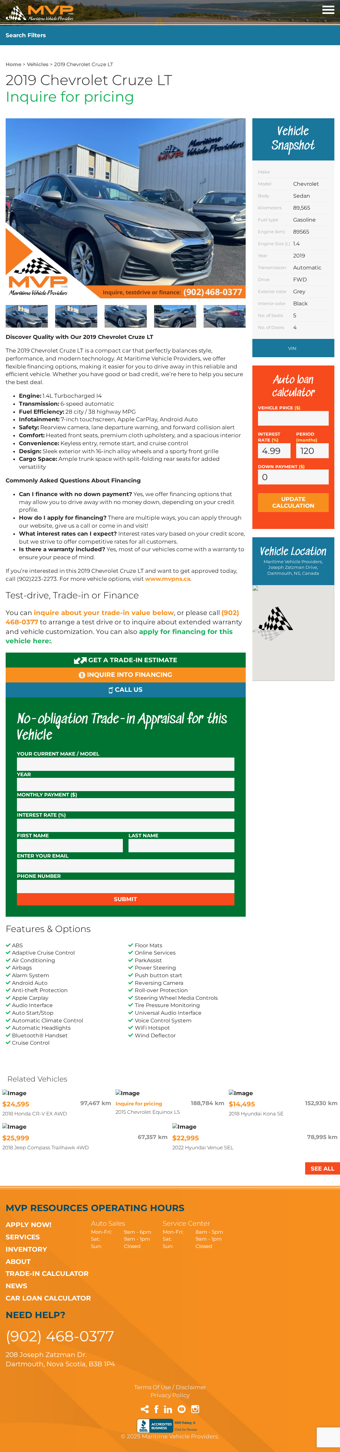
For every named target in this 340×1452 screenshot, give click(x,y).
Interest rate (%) (41, 815)
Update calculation (293, 502)
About (18, 1261)
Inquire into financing (128, 674)
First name (33, 835)
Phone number (39, 876)
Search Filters (26, 35)
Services (23, 1237)
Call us (127, 689)
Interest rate (269, 437)
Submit (125, 899)
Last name (143, 835)
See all (322, 1168)
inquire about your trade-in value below (104, 612)
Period (306, 437)
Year (24, 774)
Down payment (281, 466)
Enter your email (42, 856)
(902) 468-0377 (60, 1336)
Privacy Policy (170, 1395)
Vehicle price (279, 407)
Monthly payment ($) (47, 794)
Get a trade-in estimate (132, 660)
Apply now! (28, 1224)
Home (13, 64)
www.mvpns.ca (167, 578)
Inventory (26, 1249)
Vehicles (37, 64)
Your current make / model (58, 754)
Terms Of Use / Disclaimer (170, 1387)
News (16, 1286)
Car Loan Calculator (48, 1298)
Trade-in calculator (47, 1273)
